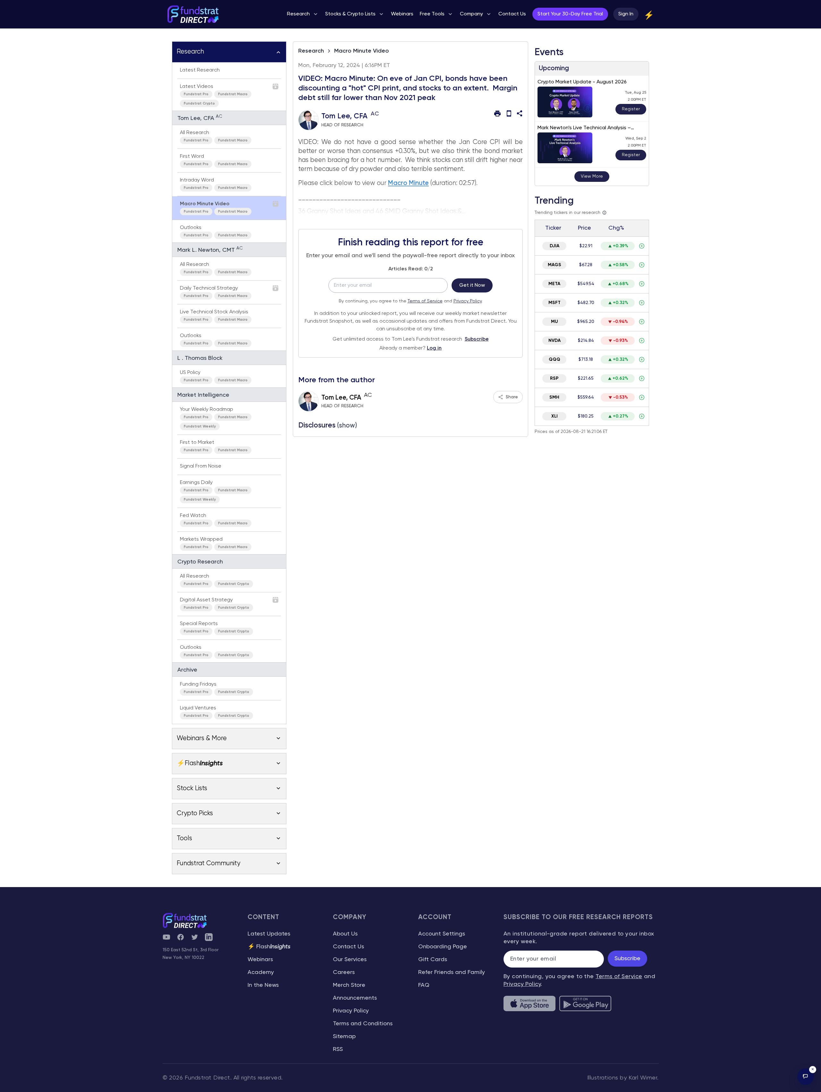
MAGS (554, 265)
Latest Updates (269, 934)
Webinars (260, 959)
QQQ (554, 359)
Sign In (625, 14)
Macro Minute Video (361, 51)
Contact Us (348, 947)
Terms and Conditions (363, 1024)
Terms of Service (425, 301)
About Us (345, 934)
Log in (434, 348)
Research (311, 51)
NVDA (554, 340)
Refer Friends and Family (451, 972)
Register (631, 109)
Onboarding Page (442, 947)
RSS (338, 1049)
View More (592, 176)
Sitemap (344, 1036)
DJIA (554, 246)
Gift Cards (432, 959)
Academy (261, 972)
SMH (554, 397)
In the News (263, 985)
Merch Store (349, 985)
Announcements (355, 998)
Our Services (350, 959)
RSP (554, 378)
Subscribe (477, 339)
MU (554, 321)
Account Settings (441, 934)
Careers (344, 972)
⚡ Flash (269, 947)
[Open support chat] (805, 1076)
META (554, 284)
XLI (554, 416)
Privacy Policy (467, 301)
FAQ (423, 985)
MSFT (554, 303)
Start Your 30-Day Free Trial (570, 14)
